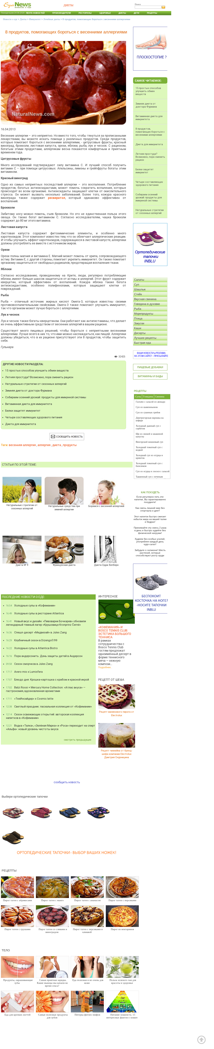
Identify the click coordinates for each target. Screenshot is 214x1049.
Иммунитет (35, 19)
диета (56, 445)
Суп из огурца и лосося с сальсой (153, 471)
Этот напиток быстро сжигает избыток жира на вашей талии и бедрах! (150, 519)
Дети (136, 13)
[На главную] (16, 10)
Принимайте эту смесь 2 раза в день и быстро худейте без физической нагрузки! (150, 530)
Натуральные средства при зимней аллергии (64, 508)
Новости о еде (10, 19)
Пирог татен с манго (52, 900)
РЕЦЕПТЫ (140, 391)
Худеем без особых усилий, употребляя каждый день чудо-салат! (150, 542)
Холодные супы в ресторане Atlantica (35, 613)
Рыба (137, 308)
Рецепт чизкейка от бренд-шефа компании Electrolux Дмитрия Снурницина (116, 754)
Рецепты (152, 13)
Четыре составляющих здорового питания (33, 417)
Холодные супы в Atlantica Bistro (32, 648)
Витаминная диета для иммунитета (28, 404)
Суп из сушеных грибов (148, 412)
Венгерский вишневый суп (149, 442)
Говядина (148, 396)
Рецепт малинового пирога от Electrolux (116, 713)
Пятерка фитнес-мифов (87, 1014)
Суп (136, 284)
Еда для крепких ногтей (17, 1014)
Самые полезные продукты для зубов (53, 1016)
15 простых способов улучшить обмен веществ (37, 370)
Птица (138, 318)
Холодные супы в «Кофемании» (30, 605)
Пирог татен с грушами (17, 929)
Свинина (159, 396)
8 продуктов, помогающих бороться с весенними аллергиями (150, 131)
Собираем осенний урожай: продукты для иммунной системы (45, 397)
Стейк (138, 294)
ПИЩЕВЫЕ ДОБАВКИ (150, 367)
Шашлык (139, 289)
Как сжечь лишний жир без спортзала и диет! (150, 509)
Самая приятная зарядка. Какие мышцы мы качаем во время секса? (52, 983)
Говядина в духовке (147, 304)
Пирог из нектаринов (122, 929)
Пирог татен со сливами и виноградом (53, 930)
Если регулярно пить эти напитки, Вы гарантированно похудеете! (150, 499)
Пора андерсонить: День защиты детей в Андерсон (44, 656)
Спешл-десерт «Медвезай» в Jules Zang (36, 632)
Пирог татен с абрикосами (17, 900)
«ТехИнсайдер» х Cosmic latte (29, 698)
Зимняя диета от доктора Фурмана (28, 390)
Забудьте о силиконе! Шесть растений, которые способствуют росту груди (150, 553)
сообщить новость (67, 782)
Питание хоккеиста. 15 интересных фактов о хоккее (122, 1016)
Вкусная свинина (145, 299)
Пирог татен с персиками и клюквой (88, 930)
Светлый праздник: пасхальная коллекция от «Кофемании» (49, 706)
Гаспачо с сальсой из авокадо (150, 402)
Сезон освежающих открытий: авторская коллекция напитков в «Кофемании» (45, 716)
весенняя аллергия (22, 445)
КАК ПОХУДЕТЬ (150, 492)
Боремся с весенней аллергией (106, 506)
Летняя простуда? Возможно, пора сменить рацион (39, 377)
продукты (70, 445)
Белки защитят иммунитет (22, 410)
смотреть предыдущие (77, 739)
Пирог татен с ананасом (87, 900)
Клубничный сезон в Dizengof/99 (31, 640)
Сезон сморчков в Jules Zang (29, 663)
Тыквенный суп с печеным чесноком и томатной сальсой (151, 478)
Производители (61, 13)
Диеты (122, 13)
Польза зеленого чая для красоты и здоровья (123, 981)
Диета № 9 (22, 565)
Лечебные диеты (51, 19)
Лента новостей (35, 13)
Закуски (139, 323)
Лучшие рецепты (145, 338)
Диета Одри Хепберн (106, 565)
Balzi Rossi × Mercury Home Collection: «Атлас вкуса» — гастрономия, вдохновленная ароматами (45, 689)
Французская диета (64, 565)
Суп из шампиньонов (147, 407)
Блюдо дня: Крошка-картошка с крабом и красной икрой (47, 679)
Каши (137, 328)
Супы (138, 396)
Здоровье (105, 13)
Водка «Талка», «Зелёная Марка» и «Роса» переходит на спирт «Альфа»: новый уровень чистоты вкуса (50, 727)
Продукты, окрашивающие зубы (18, 981)
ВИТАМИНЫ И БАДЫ (150, 376)
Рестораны (85, 13)
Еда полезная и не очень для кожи (87, 981)
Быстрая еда (142, 342)
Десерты (139, 333)
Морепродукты (143, 313)
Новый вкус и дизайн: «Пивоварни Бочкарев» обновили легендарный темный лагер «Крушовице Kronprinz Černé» (46, 622)
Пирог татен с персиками (122, 900)
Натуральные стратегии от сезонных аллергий (36, 384)
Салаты (139, 279)
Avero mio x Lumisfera (24, 671)
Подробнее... (105, 667)
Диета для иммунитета (20, 424)
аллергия (44, 445)
